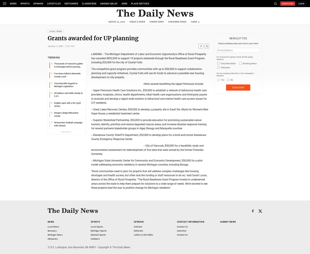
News (13, 3)
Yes (222, 80)
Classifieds (89, 3)
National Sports (98, 235)
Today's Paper (137, 22)
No (231, 80)
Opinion (38, 3)
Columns (138, 227)
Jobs (124, 3)
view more (66, 132)
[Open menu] (4, 3)
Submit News (157, 22)
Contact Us (182, 227)
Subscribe (288, 4)
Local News (55, 31)
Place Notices (140, 3)
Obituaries (71, 3)
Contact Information (190, 222)
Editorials (138, 231)
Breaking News (250, 63)
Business (52, 231)
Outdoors (95, 239)
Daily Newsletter (228, 63)
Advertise (181, 231)
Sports (24, 3)
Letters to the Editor (143, 235)
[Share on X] (206, 46)
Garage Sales (108, 3)
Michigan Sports (99, 231)
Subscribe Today (177, 22)
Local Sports (97, 227)
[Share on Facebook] (200, 46)
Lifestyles (54, 3)
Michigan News (55, 235)
